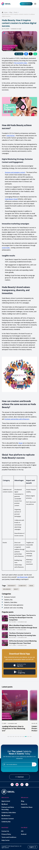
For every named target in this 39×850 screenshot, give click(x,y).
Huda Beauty (11, 586)
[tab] (8, 736)
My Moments (6, 815)
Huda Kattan (10, 135)
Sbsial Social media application (13, 605)
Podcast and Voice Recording (8, 808)
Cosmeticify (22, 586)
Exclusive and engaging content (15, 172)
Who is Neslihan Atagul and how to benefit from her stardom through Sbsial (23, 626)
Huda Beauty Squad (11, 199)
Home (6, 12)
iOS (22, 831)
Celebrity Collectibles (10, 602)
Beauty (16, 589)
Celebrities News (26, 807)
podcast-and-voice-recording (13, 607)
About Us (24, 804)
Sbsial (20, 443)
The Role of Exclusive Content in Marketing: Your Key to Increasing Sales (22, 634)
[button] (35, 4)
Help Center (6, 840)
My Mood (5, 804)
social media (6, 247)
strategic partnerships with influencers (17, 419)
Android (23, 834)
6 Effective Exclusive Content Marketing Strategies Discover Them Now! (23, 642)
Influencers (7, 589)
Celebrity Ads (6, 821)
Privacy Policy (6, 834)
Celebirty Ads (8, 599)
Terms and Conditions (9, 837)
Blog (22, 801)
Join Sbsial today (22, 577)
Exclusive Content (10, 597)
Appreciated (6, 801)
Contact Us (5, 831)
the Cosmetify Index (20, 62)
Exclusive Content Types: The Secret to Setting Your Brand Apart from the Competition (22, 617)
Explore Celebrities (26, 4)
